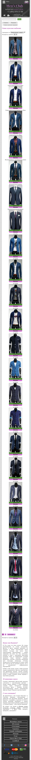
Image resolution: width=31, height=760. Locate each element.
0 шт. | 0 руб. (19, 15)
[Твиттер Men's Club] (18, 745)
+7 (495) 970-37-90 (15, 12)
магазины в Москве (18, 9)
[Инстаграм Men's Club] (26, 745)
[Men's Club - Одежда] (11, 745)
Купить (15, 58)
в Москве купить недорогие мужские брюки (15, 707)
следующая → (11, 634)
